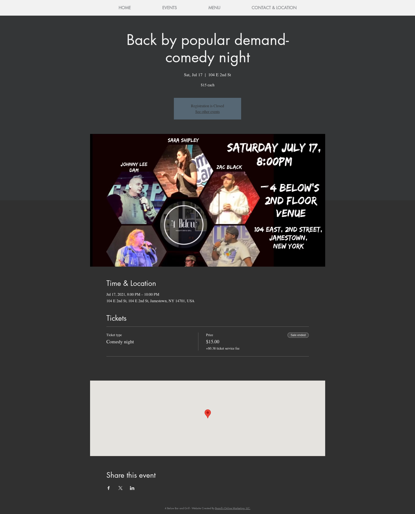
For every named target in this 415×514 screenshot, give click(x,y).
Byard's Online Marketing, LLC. (232, 508)
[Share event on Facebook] (108, 488)
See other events (207, 111)
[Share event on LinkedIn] (132, 488)
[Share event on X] (120, 488)
